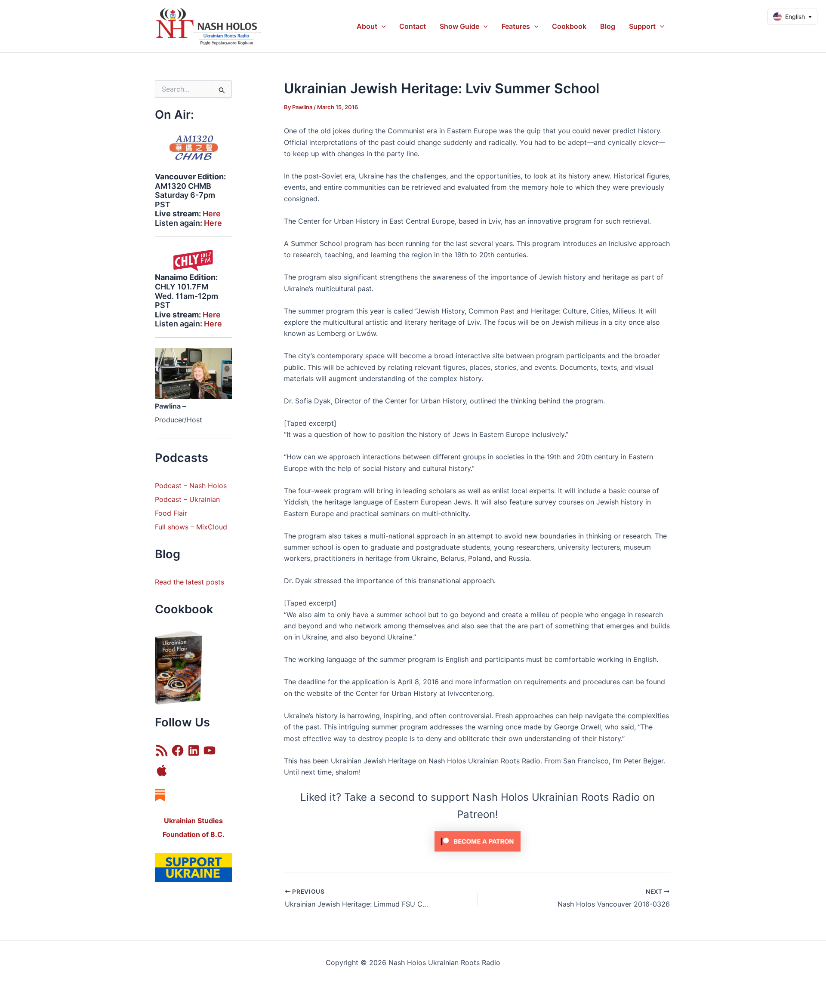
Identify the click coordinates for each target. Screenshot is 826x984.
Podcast (168, 499)
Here (212, 213)
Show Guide (459, 26)
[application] (381, 26)
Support (642, 26)
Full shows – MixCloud (191, 527)
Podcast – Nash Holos (192, 485)
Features (516, 26)
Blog (607, 26)
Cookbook (569, 26)
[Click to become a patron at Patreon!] (478, 840)
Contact (412, 26)
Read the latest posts (189, 582)
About (367, 26)
